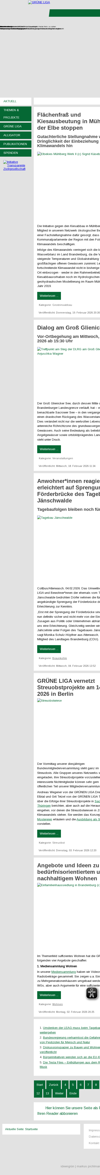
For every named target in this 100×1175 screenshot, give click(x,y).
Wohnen (57, 1004)
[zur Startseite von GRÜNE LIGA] (39, 2)
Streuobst (58, 842)
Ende (73, 1093)
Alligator (11, 135)
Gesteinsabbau (62, 305)
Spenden (10, 153)
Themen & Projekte (11, 113)
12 (38, 1093)
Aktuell (10, 101)
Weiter (59, 1093)
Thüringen (44, 805)
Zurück (53, 1084)
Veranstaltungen (62, 458)
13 (47, 1093)
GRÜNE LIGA (12, 126)
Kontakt (94, 1143)
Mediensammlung (63, 972)
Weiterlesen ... (49, 295)
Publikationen (15, 144)
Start (40, 1084)
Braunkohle (59, 658)
